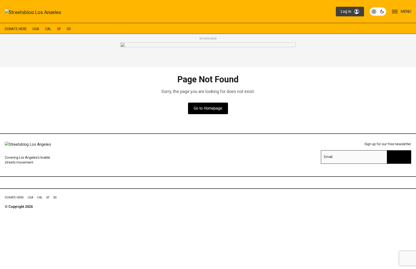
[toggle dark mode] (378, 11)
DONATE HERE (16, 29)
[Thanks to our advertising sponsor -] (208, 53)
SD (69, 29)
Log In (346, 11)
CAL (48, 29)
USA (35, 29)
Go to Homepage (208, 108)
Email (328, 157)
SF (59, 29)
